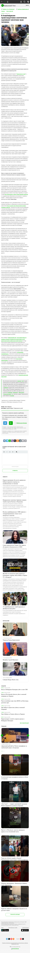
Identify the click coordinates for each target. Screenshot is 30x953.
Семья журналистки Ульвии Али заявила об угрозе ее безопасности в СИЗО (14, 546)
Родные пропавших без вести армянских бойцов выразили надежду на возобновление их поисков (14, 481)
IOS (23, 381)
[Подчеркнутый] (9, 452)
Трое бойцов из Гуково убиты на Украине (13, 714)
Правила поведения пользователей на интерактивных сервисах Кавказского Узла (15, 943)
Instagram (15, 392)
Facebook (10, 392)
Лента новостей (9, 11)
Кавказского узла (21, 74)
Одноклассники (7, 394)
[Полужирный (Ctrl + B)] (4, 452)
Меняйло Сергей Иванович (10, 660)
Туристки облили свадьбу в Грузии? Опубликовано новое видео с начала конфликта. (15, 859)
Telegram (6, 387)
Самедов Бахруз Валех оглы (10, 679)
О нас (2, 927)
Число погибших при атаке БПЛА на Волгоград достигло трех (14, 701)
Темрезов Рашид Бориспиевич (11, 640)
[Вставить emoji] (16, 452)
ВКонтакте (21, 392)
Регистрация (15, 466)
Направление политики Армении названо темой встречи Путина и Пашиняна (14, 501)
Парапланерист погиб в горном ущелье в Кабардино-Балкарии (12, 719)
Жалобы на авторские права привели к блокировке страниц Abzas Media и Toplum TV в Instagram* (15, 575)
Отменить (15, 470)
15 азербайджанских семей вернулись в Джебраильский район (14, 607)
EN (4, 1)
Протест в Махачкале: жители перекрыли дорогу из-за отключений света (13, 830)
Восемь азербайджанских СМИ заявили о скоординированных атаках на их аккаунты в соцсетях (14, 513)
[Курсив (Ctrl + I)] (6, 452)
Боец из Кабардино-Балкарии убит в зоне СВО (14, 689)
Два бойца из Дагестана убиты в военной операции (13, 708)
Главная (3, 11)
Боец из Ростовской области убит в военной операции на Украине (13, 695)
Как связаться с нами (12, 927)
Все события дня (24, 723)
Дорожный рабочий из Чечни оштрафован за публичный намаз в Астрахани (14, 747)
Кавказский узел (12, 337)
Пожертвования (25, 927)
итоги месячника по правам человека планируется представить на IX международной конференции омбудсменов (13, 339)
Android (19, 381)
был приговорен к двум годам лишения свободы (16, 194)
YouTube (12, 395)
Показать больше (15, 914)
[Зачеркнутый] (12, 452)
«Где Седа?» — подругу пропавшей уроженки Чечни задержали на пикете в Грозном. (14, 804)
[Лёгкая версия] (7, 1)
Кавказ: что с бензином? (9, 9)
